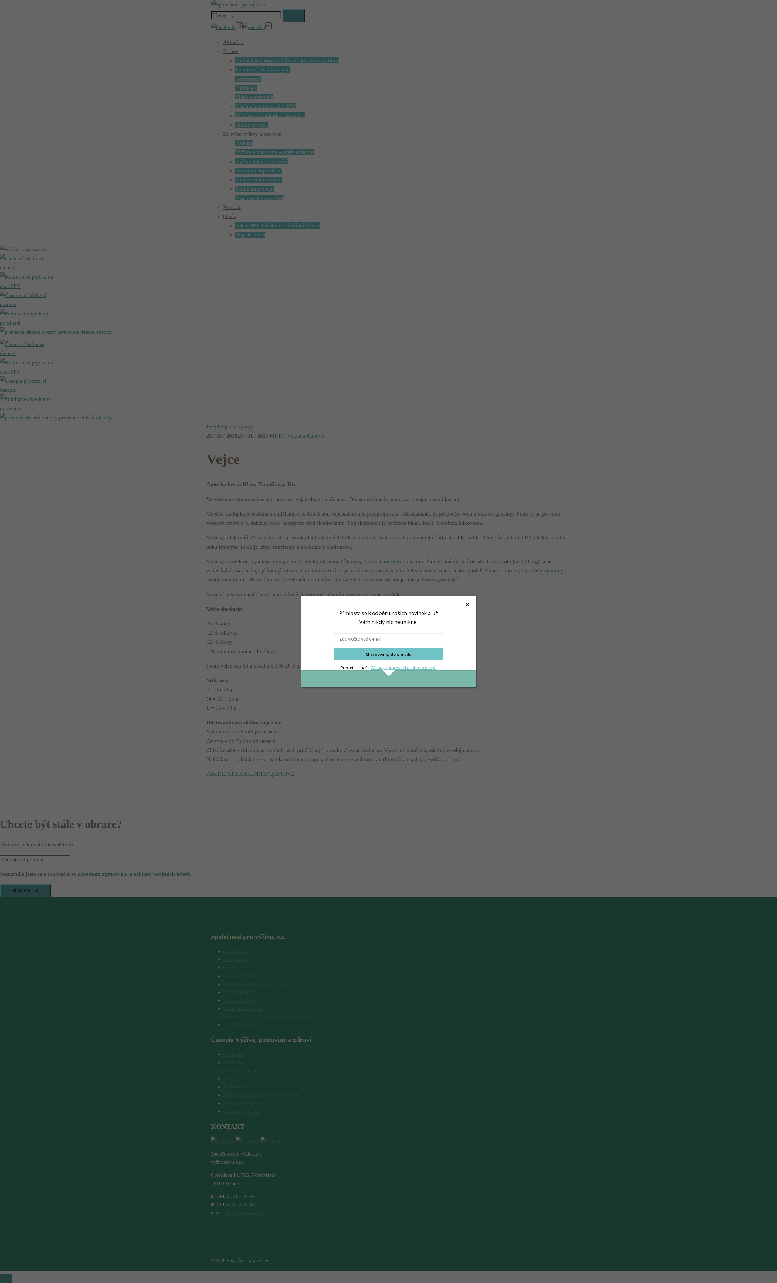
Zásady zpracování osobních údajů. (403, 667)
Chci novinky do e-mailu (389, 654)
